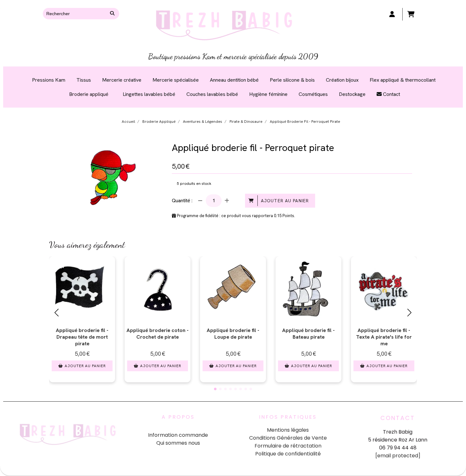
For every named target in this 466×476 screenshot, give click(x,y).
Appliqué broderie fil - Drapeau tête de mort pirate (82, 337)
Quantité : (182, 200)
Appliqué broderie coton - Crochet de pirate (157, 333)
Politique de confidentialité (288, 453)
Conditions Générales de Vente (288, 438)
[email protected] (397, 455)
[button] (215, 389)
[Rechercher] (113, 13)
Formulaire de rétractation (288, 445)
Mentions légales (288, 430)
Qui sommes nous (178, 443)
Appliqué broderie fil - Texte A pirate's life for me (384, 337)
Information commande (178, 435)
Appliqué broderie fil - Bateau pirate (308, 333)
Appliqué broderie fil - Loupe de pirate (233, 333)
